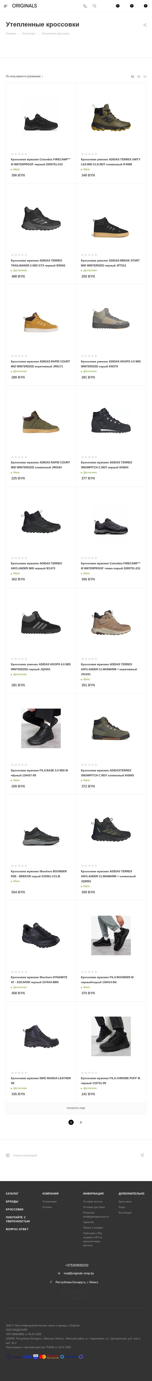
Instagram (66, 1295)
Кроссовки (14, 1209)
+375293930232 (76, 1265)
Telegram (76, 1295)
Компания (50, 1193)
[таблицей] (144, 76)
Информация (93, 1193)
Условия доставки (94, 1207)
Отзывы (47, 1207)
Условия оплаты (93, 1201)
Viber (86, 1295)
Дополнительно (131, 1193)
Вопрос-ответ (17, 1229)
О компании (50, 1201)
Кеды (122, 1207)
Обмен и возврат (93, 1227)
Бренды (12, 1201)
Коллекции (125, 1212)
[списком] (138, 76)
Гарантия (88, 1222)
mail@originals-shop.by (79, 1273)
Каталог (12, 1193)
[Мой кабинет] (104, 6)
